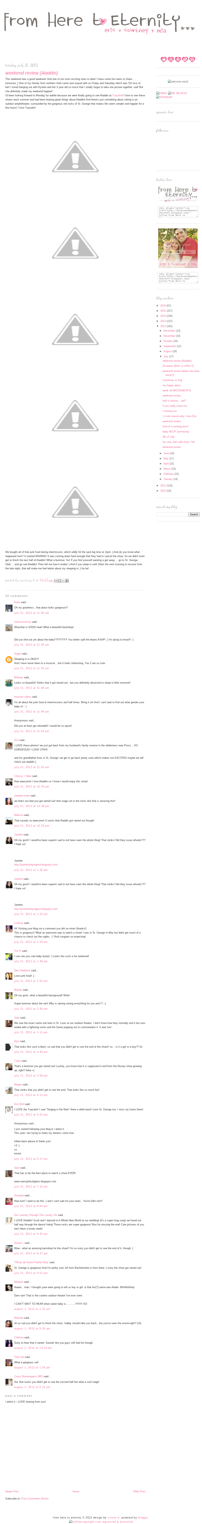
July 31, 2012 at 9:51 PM (31, 1272)
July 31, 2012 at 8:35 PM (31, 1233)
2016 (163, 305)
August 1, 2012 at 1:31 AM (32, 1308)
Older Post (139, 1491)
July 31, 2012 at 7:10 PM (31, 1186)
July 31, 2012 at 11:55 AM (31, 767)
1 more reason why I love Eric (180, 416)
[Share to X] (63, 581)
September (170, 346)
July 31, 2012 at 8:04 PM (31, 1206)
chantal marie (22, 795)
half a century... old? (174, 400)
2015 (163, 310)
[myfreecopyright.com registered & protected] (101, 1521)
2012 (163, 326)
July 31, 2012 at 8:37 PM (31, 1253)
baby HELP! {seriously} (176, 431)
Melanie (18, 1281)
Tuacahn (117, 95)
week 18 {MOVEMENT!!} (177, 390)
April (166, 463)
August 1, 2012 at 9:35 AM (32, 1328)
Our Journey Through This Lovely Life (35, 1215)
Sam (17, 1167)
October (168, 341)
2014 (163, 315)
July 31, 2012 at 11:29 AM (31, 644)
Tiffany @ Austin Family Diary (31, 1262)
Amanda (19, 1195)
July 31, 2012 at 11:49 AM (31, 711)
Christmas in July (172, 380)
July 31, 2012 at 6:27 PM (31, 1158)
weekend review (172, 395)
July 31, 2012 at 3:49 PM (31, 1051)
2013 (163, 321)
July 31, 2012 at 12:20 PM (32, 786)
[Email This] (56, 581)
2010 (163, 490)
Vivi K (17, 950)
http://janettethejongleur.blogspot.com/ (36, 864)
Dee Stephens (22, 970)
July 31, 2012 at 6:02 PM (31, 1114)
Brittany (18, 677)
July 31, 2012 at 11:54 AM (31, 731)
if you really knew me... (176, 405)
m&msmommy (22, 621)
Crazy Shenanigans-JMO (28, 1376)
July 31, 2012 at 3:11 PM (31, 1032)
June (167, 453)
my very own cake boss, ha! (179, 441)
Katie (17, 602)
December (170, 330)
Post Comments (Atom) (34, 1498)
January (168, 479)
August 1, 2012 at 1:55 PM (32, 1367)
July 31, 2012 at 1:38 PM (31, 961)
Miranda (18, 1317)
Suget (17, 653)
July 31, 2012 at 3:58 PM (31, 1075)
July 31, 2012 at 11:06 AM (31, 612)
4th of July (169, 436)
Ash (16, 740)
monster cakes (22, 696)
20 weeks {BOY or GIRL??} (178, 365)
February (169, 473)
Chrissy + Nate (22, 776)
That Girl (19, 1357)
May (166, 458)
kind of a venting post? (176, 426)
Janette (18, 834)
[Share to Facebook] (67, 581)
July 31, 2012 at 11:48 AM (31, 687)
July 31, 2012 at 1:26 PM (31, 869)
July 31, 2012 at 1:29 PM (31, 941)
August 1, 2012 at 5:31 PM (32, 1387)
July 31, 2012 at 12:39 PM (32, 806)
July (166, 356)
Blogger (143, 1517)
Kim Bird (19, 1104)
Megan (18, 1084)
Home (76, 1491)
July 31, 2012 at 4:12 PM (31, 1095)
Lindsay (18, 922)
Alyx (16, 1041)
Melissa (18, 815)
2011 (163, 485)
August (168, 351)
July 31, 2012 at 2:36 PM (31, 1008)
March (167, 468)
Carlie (17, 1060)
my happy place (172, 385)
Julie (17, 1017)
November (170, 335)
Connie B (113, 1517)
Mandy (18, 989)
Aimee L (19, 1242)
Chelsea (18, 1337)
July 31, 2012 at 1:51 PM (31, 980)
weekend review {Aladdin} (177, 360)
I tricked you (170, 411)
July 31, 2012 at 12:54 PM (32, 825)
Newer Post (12, 1491)
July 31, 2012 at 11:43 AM (31, 668)
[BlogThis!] (60, 581)
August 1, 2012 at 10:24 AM (33, 1347)
